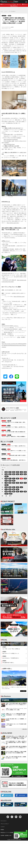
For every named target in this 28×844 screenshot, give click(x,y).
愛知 (14, 480)
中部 (2, 478)
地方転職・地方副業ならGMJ (6, 835)
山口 (21, 487)
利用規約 (2, 829)
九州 (2, 491)
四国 (2, 489)
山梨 (9, 15)
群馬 (14, 474)
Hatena (16, 817)
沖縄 (11, 493)
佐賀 (10, 491)
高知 (17, 489)
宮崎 (25, 491)
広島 (17, 487)
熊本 (17, 491)
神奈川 (6, 476)
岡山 (14, 487)
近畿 (2, 482)
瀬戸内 (10, 495)
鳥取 (6, 487)
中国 (2, 487)
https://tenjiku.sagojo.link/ (13, 222)
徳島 (10, 489)
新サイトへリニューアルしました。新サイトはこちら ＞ (14, 5)
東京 (25, 474)
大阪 (17, 482)
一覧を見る (24, 729)
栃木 (10, 474)
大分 (9, 430)
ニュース (3, 15)
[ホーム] (9, 2)
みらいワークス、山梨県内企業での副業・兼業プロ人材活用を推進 (14, 455)
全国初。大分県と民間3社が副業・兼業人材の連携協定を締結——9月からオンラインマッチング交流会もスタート (14, 431)
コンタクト (3, 826)
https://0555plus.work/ (19, 296)
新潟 (6, 478)
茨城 (6, 474)
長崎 (14, 491)
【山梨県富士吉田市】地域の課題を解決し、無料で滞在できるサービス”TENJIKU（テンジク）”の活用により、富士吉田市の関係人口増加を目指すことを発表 (14, 460)
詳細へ (25, 410)
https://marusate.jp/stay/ (9, 144)
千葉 (21, 474)
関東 (2, 474)
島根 (10, 487)
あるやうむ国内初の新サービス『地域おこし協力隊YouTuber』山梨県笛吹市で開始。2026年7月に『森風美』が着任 (14, 427)
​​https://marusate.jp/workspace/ (11, 139)
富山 (10, 478)
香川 (6, 489)
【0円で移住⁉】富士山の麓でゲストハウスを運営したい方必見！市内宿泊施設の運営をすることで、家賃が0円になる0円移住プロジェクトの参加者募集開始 (14, 450)
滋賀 (10, 482)
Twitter (7, 795)
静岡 (10, 480)
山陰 (6, 495)
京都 (14, 482)
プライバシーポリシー (5, 823)
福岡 (6, 491)
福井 (17, 478)
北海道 (2, 469)
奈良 (25, 482)
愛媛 (14, 489)
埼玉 (17, 474)
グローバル (3, 467)
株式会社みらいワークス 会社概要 (7, 832)
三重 (6, 482)
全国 (2, 495)
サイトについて (3, 820)
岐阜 (6, 480)
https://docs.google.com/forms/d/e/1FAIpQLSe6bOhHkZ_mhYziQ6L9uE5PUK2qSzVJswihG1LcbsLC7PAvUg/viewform (14, 345)
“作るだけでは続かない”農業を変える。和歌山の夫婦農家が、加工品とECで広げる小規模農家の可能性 (14, 436)
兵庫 (21, 482)
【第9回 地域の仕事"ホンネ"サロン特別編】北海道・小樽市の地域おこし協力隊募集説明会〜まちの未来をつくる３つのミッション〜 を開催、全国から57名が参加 (14, 422)
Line (20, 817)
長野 (25, 478)
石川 (14, 478)
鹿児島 (6, 493)
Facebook (21, 795)
